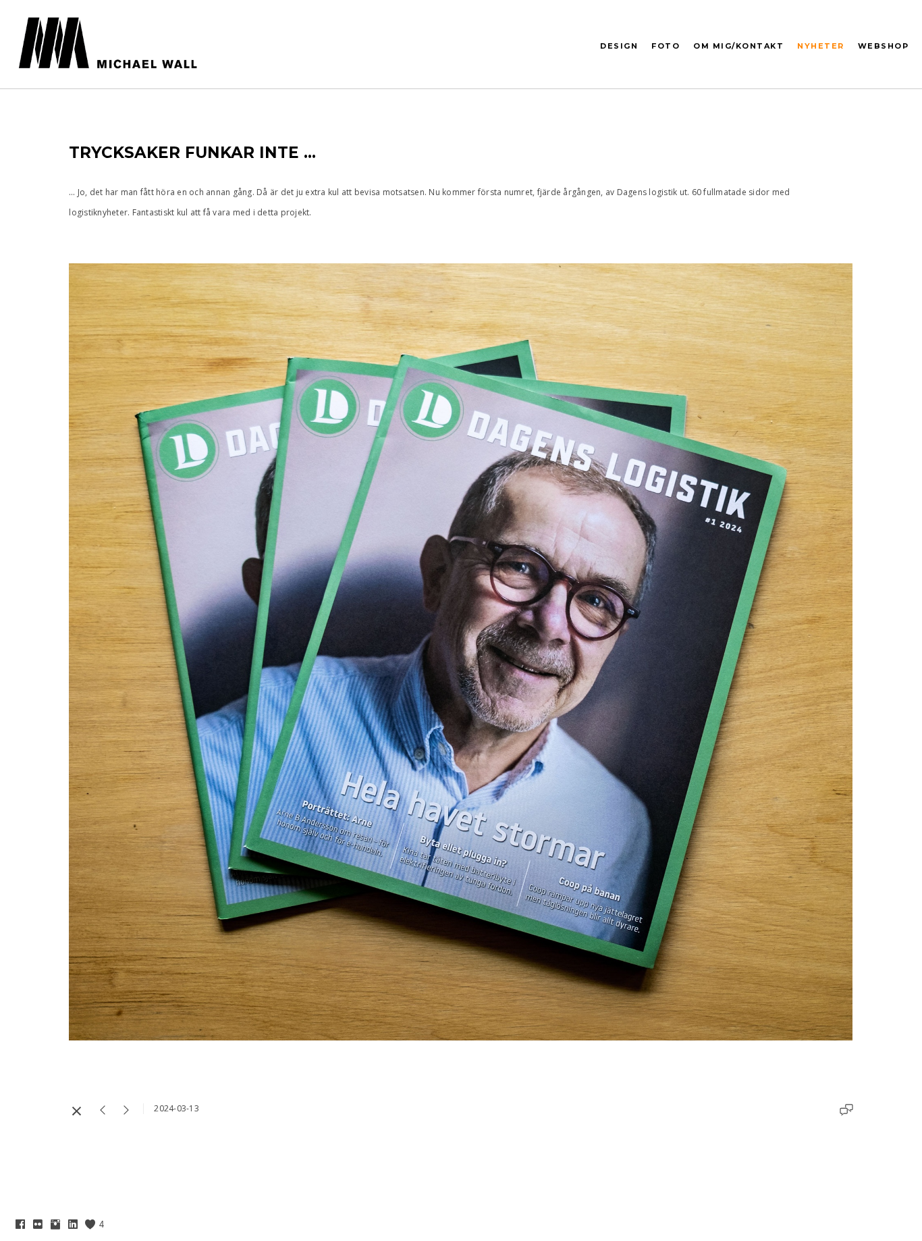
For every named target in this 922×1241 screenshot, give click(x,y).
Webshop (883, 46)
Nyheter (820, 46)
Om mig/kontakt (738, 46)
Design (619, 46)
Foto (665, 46)
